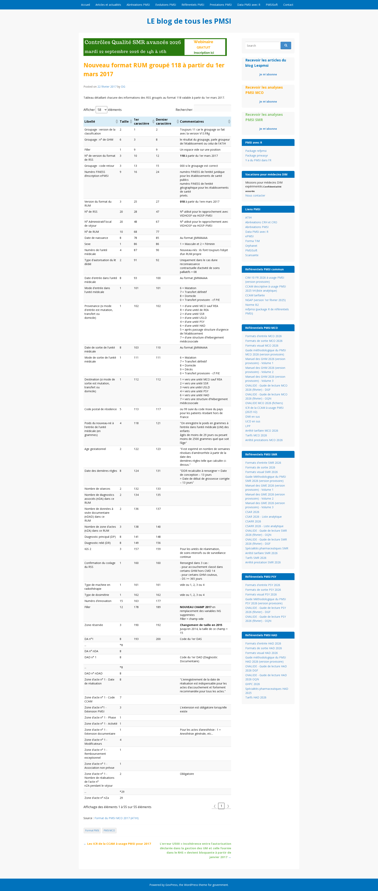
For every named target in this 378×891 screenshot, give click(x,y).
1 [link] (221, 806)
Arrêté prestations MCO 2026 (264, 440)
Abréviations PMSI (138, 4)
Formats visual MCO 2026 (261, 345)
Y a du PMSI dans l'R (258, 160)
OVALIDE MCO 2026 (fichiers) (264, 403)
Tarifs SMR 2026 (255, 558)
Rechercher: (184, 110)
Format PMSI (92, 830)
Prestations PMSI (221, 4)
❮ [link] (214, 806)
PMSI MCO (109, 830)
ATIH (248, 217)
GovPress (171, 885)
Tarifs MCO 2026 (256, 435)
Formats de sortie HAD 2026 (263, 648)
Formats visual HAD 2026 (261, 653)
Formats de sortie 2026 (260, 467)
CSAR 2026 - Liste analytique (263, 516)
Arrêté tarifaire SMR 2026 (261, 553)
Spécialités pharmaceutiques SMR (266, 548)
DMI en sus (252, 416)
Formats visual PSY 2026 (261, 594)
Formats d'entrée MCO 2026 (263, 336)
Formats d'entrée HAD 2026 (263, 643)
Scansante (251, 255)
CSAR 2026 (252, 512)
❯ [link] (228, 806)
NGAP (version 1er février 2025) (265, 300)
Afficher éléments (102, 110)
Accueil (85, 4)
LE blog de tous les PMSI (189, 21)
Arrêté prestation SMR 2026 (263, 562)
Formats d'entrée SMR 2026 (263, 463)
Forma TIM (252, 241)
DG (123, 86)
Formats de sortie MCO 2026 (264, 341)
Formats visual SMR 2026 (261, 472)
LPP (247, 426)
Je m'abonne (268, 74)
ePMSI (249, 236)
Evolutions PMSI (165, 4)
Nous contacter (255, 195)
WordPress (191, 885)
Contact (288, 4)
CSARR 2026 (253, 521)
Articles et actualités (108, 4)
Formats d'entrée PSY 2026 (262, 585)
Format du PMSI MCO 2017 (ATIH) (116, 818)
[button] (116, 121)
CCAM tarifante (255, 295)
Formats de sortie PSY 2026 (263, 590)
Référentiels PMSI (193, 4)
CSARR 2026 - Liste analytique (264, 526)
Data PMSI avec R (248, 4)
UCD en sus (252, 421)
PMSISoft (272, 4)
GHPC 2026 (252, 684)
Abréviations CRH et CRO (261, 222)
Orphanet (251, 246)
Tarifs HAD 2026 (255, 697)
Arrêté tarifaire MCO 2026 (261, 430)
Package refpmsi (256, 151)
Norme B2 (252, 305)
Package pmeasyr (256, 155)
